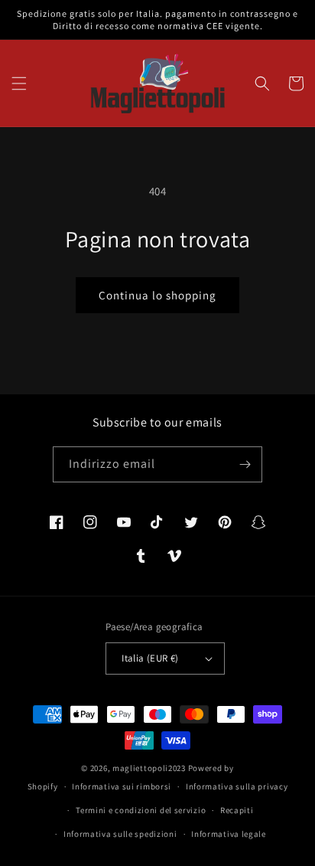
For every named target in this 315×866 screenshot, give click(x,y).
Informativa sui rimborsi (121, 786)
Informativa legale (228, 833)
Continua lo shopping (157, 295)
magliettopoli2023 (149, 768)
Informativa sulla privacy (237, 786)
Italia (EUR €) (150, 658)
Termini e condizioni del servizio (141, 810)
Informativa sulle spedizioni (120, 833)
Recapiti (237, 810)
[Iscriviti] (244, 464)
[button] (19, 83)
